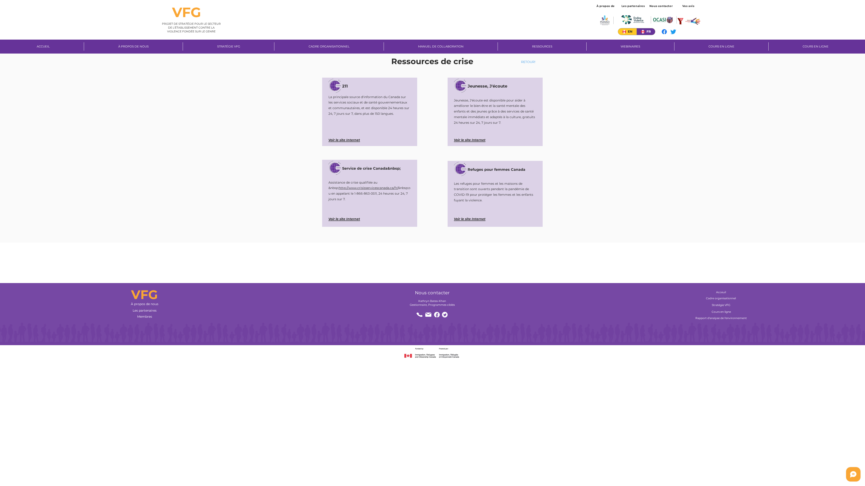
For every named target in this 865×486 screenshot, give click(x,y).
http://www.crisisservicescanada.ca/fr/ (368, 188)
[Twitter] (673, 31)
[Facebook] (664, 31)
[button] (689, 5)
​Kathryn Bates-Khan (432, 301)
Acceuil (721, 292)
